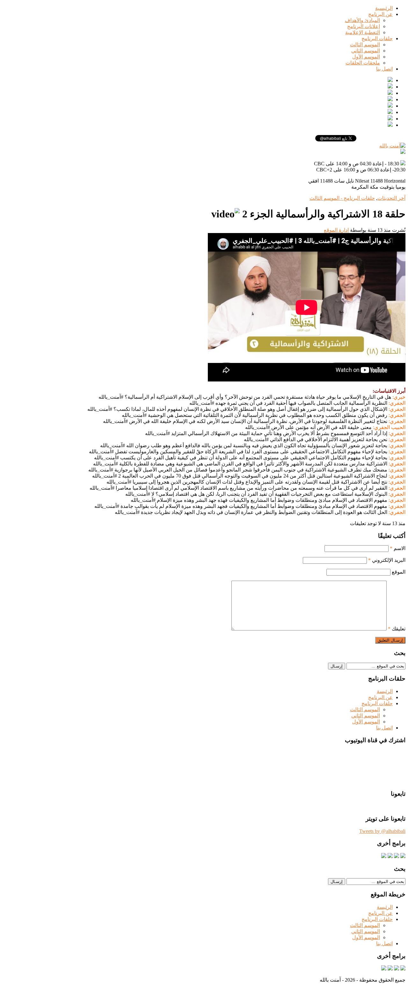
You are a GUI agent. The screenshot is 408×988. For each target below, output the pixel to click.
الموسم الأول (366, 56)
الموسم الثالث (365, 44)
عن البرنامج (380, 14)
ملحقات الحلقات (363, 62)
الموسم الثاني (365, 50)
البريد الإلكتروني (386, 560)
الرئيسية (384, 8)
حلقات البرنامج (377, 38)
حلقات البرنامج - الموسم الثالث (342, 198)
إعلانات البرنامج (363, 26)
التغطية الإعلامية (362, 32)
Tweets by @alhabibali (382, 831)
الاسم (397, 548)
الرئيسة (385, 691)
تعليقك (396, 628)
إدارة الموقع (336, 230)
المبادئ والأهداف (362, 20)
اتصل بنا (384, 69)
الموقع (398, 572)
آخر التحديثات (391, 198)
